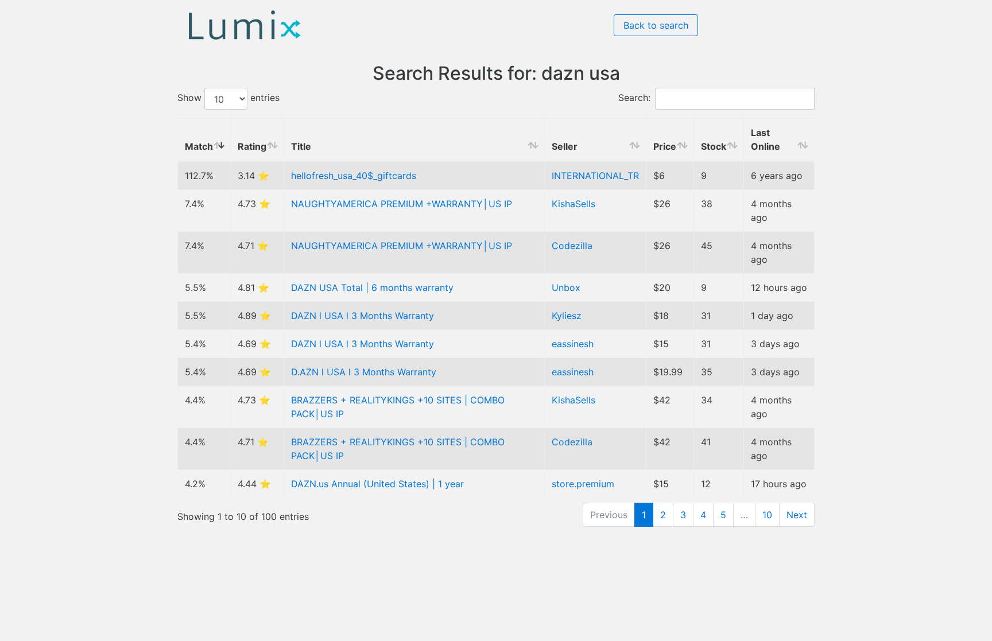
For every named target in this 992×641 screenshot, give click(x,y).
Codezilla (572, 245)
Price (664, 146)
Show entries (228, 98)
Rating (252, 146)
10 (767, 514)
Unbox (566, 287)
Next (796, 514)
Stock (713, 146)
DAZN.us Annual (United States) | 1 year (377, 484)
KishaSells (573, 203)
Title (301, 146)
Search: (634, 98)
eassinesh (573, 343)
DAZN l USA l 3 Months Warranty (362, 315)
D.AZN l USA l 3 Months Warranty (363, 372)
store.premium (583, 484)
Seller (565, 146)
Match (199, 146)
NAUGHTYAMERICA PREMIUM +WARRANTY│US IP (401, 203)
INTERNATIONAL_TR (595, 175)
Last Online (765, 139)
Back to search (655, 25)
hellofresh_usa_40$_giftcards (353, 175)
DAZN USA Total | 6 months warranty (372, 287)
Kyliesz (567, 315)
